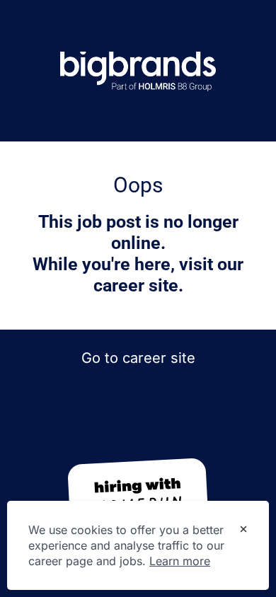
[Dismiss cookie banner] (243, 530)
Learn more (179, 561)
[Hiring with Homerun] (138, 496)
